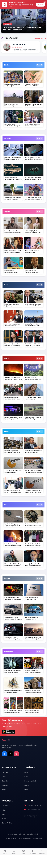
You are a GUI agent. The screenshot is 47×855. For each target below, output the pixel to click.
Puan (26, 789)
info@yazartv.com (34, 810)
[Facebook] (4, 753)
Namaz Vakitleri (30, 781)
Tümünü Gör (39, 38)
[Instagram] (16, 753)
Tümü (38, 65)
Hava (26, 777)
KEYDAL (36, 815)
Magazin (5, 785)
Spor (3, 777)
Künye (4, 810)
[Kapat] (44, 2)
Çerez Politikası (7, 823)
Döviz (26, 772)
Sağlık (4, 789)
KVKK (4, 819)
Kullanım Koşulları (25, 838)
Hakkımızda (6, 806)
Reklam (4, 814)
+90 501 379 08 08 (34, 805)
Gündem (5, 772)
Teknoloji (5, 781)
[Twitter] (10, 753)
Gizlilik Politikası (10, 838)
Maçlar (26, 785)
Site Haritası (37, 838)
